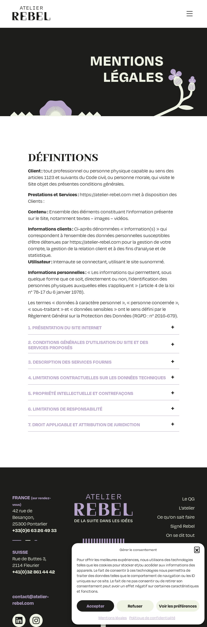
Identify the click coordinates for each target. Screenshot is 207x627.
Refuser (135, 606)
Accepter (95, 606)
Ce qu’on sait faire (176, 517)
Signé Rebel (182, 526)
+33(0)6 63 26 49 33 (34, 530)
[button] (196, 549)
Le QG (188, 498)
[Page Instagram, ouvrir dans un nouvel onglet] (36, 620)
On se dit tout (180, 535)
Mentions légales (112, 617)
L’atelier (187, 508)
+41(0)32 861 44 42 (33, 571)
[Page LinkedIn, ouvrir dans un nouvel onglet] (18, 620)
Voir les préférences (178, 606)
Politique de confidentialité (152, 617)
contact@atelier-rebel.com (30, 599)
